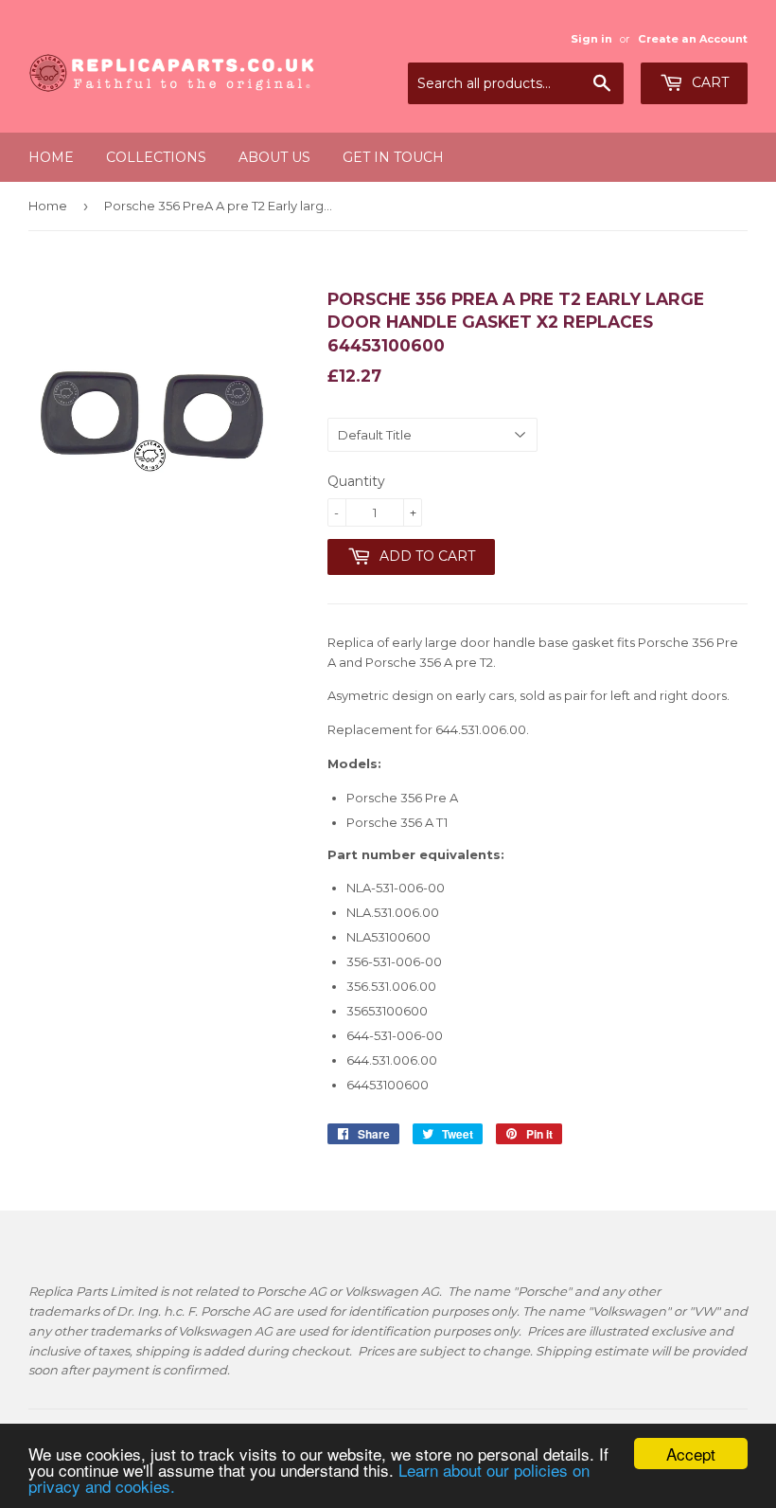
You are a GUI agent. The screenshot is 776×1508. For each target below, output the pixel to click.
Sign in (591, 38)
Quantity (356, 481)
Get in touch (393, 157)
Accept (690, 1453)
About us (274, 157)
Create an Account (693, 38)
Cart (708, 82)
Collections (156, 157)
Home (51, 157)
